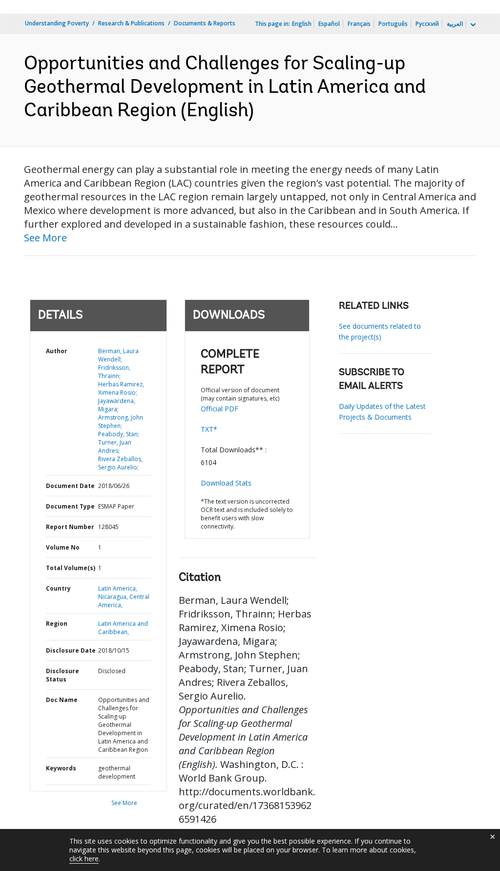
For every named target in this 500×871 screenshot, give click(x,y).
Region (56, 623)
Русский (427, 24)
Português (393, 24)
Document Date (70, 486)
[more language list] (472, 25)
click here (84, 858)
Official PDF (219, 408)
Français (359, 24)
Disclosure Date (71, 650)
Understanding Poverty (57, 23)
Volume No (63, 547)
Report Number (70, 527)
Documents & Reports (204, 23)
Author (56, 351)
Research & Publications (131, 23)
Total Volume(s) (70, 568)
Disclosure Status (62, 675)
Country (58, 588)
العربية (455, 24)
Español (329, 24)
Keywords (61, 768)
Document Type (70, 506)
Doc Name (62, 700)
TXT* (209, 429)
